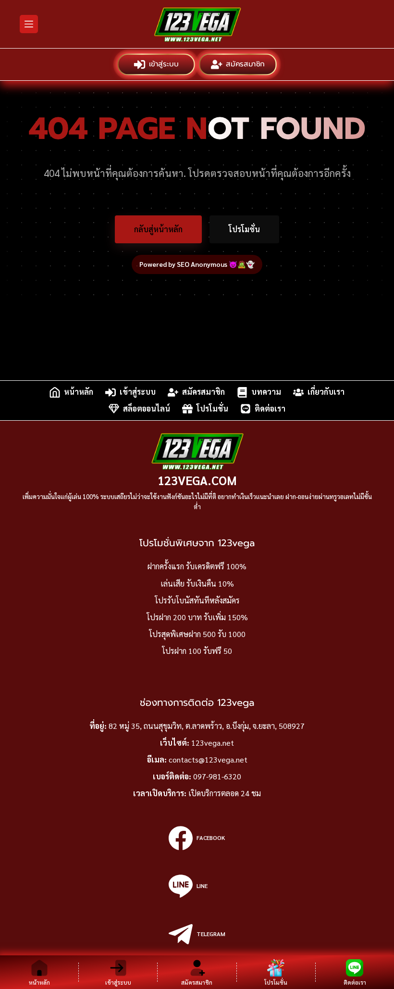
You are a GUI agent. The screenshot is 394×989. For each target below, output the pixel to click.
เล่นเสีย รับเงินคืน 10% (197, 583)
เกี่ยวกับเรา (326, 392)
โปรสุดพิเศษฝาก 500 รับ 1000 (197, 634)
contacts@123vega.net (208, 759)
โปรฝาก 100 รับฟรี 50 (197, 651)
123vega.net (212, 743)
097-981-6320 (217, 776)
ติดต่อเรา (270, 408)
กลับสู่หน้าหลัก (158, 229)
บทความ (266, 392)
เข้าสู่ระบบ (163, 64)
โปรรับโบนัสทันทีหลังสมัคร (197, 600)
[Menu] (29, 24)
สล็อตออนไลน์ (146, 408)
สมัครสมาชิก (245, 64)
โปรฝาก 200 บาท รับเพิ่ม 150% (197, 617)
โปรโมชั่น (244, 229)
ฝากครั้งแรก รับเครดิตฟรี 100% (197, 566)
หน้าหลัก (78, 392)
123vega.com (197, 480)
